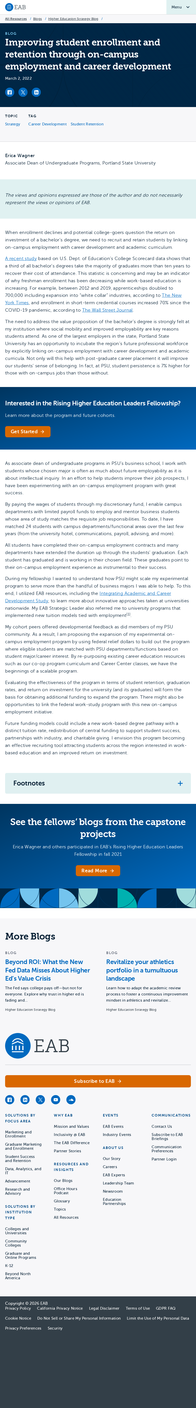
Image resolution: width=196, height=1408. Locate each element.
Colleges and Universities (17, 1231)
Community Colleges (16, 1243)
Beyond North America (18, 1276)
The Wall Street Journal (107, 310)
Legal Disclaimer (104, 1308)
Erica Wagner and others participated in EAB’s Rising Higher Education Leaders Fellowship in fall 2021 (98, 850)
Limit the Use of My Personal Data (158, 1318)
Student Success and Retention (20, 1159)
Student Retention (87, 124)
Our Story (112, 1159)
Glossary (62, 1201)
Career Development (47, 124)
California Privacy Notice (60, 1308)
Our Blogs (63, 1181)
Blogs (37, 19)
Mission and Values (71, 1126)
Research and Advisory (17, 1191)
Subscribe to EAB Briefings (167, 1137)
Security (55, 1328)
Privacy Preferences (23, 1328)
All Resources (16, 19)
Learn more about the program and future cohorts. (60, 415)
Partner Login (164, 1159)
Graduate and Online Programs (20, 1255)
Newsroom (113, 1191)
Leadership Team (118, 1183)
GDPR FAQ (165, 1308)
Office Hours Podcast (65, 1191)
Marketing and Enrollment (18, 1134)
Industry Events (117, 1135)
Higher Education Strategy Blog (73, 19)
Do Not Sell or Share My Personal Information (79, 1318)
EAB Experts (114, 1175)
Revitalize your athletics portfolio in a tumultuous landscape (142, 970)
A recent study (21, 258)
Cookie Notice (18, 1318)
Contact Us (162, 1126)
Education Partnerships (114, 1202)
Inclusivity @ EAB (69, 1135)
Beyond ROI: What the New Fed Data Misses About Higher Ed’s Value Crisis (47, 970)
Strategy (12, 124)
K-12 (9, 1266)
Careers (110, 1167)
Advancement (17, 1181)
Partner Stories (67, 1151)
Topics (60, 1209)
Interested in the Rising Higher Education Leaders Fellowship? (93, 403)
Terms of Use (138, 1308)
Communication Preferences (166, 1149)
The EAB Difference (71, 1143)
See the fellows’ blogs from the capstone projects (98, 828)
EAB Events (113, 1126)
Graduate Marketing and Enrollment (23, 1146)
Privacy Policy (18, 1308)
